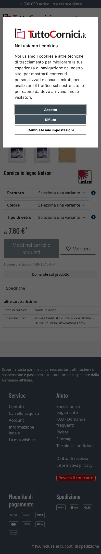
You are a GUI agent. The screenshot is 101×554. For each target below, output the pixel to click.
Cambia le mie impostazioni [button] (50, 130)
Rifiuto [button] (50, 120)
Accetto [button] (50, 110)
